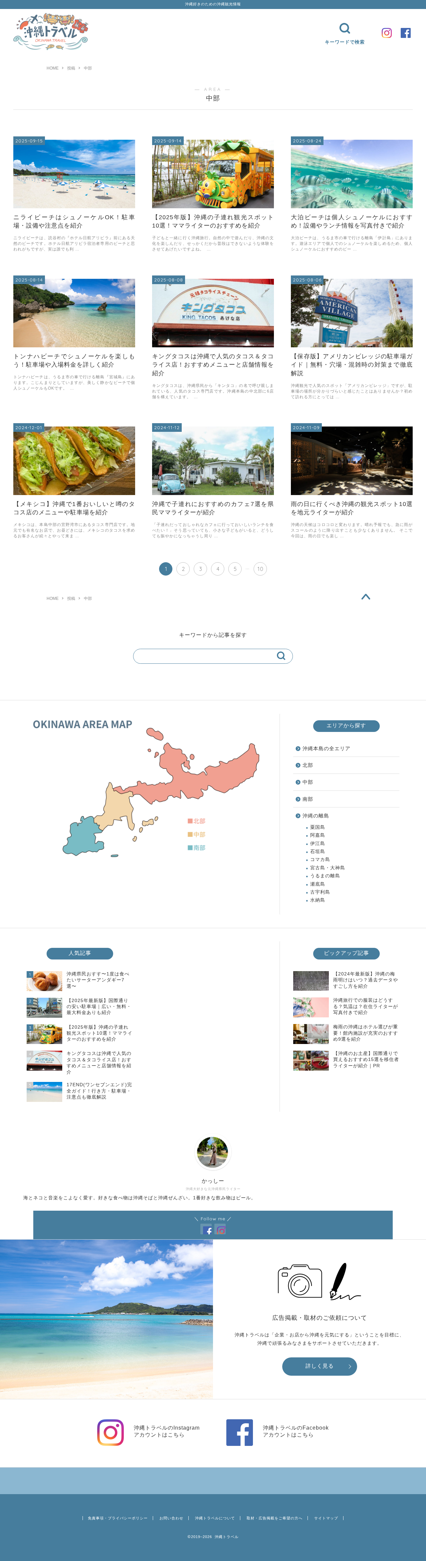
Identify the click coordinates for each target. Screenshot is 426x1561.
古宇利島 (320, 892)
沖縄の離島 (316, 815)
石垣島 (317, 851)
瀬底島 (317, 884)
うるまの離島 (325, 875)
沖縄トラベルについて (215, 1518)
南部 (308, 799)
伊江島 (317, 843)
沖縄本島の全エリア (326, 748)
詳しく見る (320, 1366)
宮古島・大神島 (327, 867)
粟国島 (317, 827)
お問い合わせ (171, 1518)
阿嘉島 (317, 835)
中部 (308, 782)
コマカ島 (320, 859)
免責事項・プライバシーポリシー (118, 1518)
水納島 (317, 900)
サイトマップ (326, 1518)
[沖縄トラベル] (50, 48)
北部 (308, 765)
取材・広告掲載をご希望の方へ (275, 1518)
